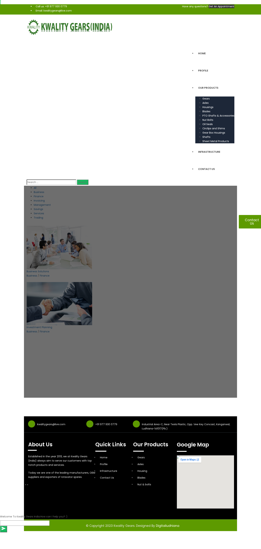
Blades (206, 111)
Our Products (208, 88)
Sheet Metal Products (215, 141)
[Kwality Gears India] (71, 26)
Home (202, 53)
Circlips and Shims (213, 128)
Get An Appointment (221, 6)
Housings (207, 107)
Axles (205, 103)
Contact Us (206, 169)
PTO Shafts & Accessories (218, 115)
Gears (206, 98)
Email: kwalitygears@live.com (54, 10)
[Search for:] (51, 182)
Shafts (206, 137)
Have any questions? (195, 6)
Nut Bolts (207, 120)
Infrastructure (209, 152)
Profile (203, 70)
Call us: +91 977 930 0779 (51, 6)
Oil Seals (207, 124)
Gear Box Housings (213, 132)
